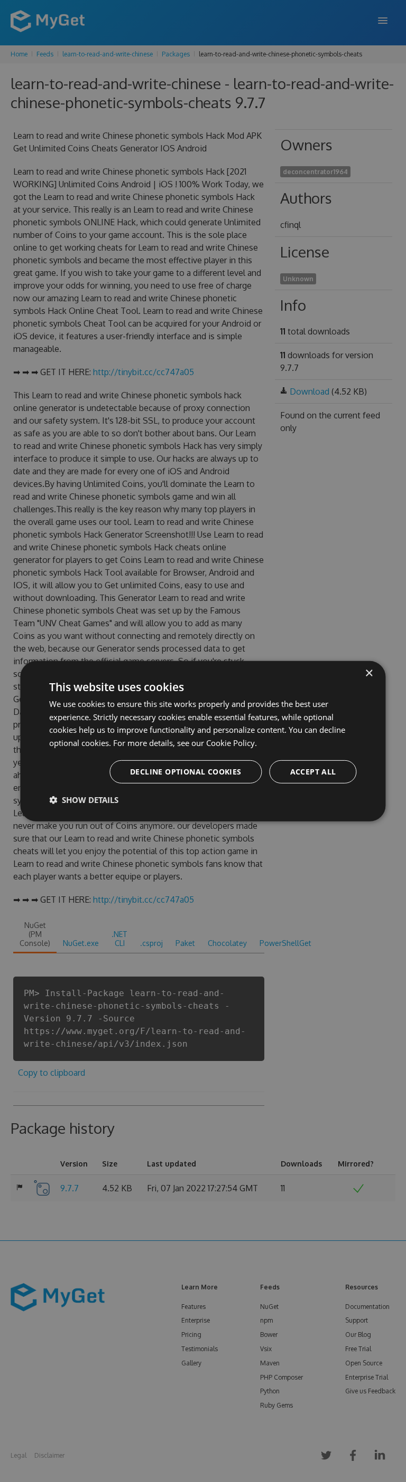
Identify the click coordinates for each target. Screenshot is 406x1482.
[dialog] (202, 741)
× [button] (369, 673)
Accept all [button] (313, 772)
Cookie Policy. (231, 743)
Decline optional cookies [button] (186, 772)
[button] (83, 800)
